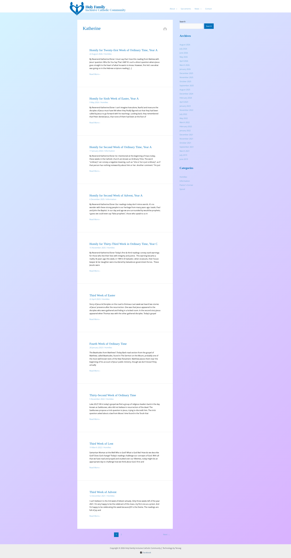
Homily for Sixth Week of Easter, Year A (114, 98)
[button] (176, 9)
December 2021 (186, 134)
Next (166, 534)
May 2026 (184, 57)
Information (110, 151)
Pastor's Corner (186, 185)
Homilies (108, 54)
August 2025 (185, 89)
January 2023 (185, 106)
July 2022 (183, 114)
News (197, 8)
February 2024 (186, 98)
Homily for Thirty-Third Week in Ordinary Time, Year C (123, 244)
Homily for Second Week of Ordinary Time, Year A (120, 147)
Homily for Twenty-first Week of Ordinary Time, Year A (123, 50)
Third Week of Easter (102, 295)
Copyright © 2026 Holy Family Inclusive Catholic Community (135, 548)
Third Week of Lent (101, 443)
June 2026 (184, 53)
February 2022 (186, 126)
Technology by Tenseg (172, 548)
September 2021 (187, 147)
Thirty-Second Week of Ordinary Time (112, 395)
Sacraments (186, 8)
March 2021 (185, 151)
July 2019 (183, 155)
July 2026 (183, 48)
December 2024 (186, 93)
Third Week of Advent (102, 492)
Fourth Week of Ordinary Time (108, 343)
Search (183, 21)
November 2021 (186, 138)
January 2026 (185, 69)
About (172, 8)
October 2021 (185, 143)
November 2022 (186, 110)
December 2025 (186, 73)
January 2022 (185, 130)
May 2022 (184, 118)
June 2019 (184, 159)
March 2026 (185, 65)
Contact (208, 8)
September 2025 (187, 85)
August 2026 (185, 44)
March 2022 (185, 122)
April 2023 (184, 102)
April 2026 (184, 61)
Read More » (94, 74)
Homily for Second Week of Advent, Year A (116, 195)
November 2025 (186, 77)
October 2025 (185, 81)
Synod (182, 189)
